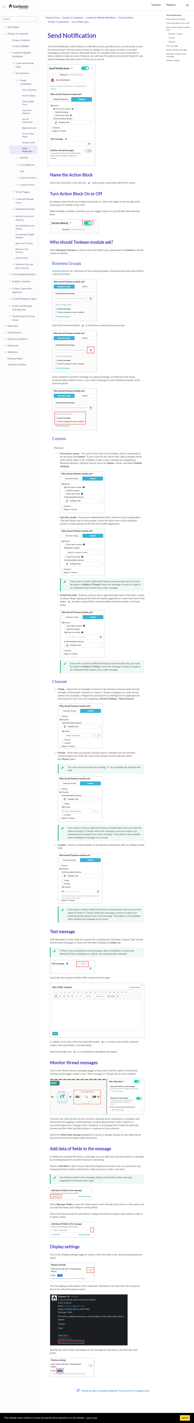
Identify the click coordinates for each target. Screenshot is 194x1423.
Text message (172, 46)
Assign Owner (28, 142)
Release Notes (15, 358)
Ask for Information (27, 120)
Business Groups (175, 34)
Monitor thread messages (176, 50)
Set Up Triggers (22, 192)
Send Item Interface (27, 111)
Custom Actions (27, 185)
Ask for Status (28, 95)
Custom (171, 38)
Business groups (60, 271)
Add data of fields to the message (176, 55)
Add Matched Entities (25, 209)
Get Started (13, 27)
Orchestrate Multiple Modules (24, 236)
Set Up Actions (22, 73)
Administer (12, 326)
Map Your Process (24, 243)
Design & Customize (17, 34)
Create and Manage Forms (24, 201)
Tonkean (156, 5)
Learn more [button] (91, 1418)
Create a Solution (21, 40)
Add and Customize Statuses (24, 218)
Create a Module (20, 46)
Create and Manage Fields (24, 65)
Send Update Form (28, 103)
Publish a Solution (21, 281)
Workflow (24, 157)
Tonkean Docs (52, 17)
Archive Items (21, 258)
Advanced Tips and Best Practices (24, 266)
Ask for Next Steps (28, 135)
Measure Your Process (22, 250)
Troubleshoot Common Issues (23, 318)
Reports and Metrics (17, 339)
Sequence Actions (28, 178)
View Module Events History (25, 227)
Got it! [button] (185, 1418)
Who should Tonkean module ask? (178, 28)
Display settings (173, 60)
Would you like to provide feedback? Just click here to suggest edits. (116, 1391)
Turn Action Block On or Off (177, 23)
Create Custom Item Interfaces (22, 290)
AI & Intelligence (27, 165)
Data (22, 171)
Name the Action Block (175, 19)
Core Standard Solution (24, 274)
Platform (171, 5)
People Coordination (25, 82)
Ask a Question (29, 90)
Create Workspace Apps (24, 299)
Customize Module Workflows (21, 55)
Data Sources (14, 332)
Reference (12, 352)
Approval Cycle (29, 128)
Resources (13, 345)
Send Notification (27, 150)
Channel (171, 42)
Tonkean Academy (17, 364)
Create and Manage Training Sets (22, 308)
